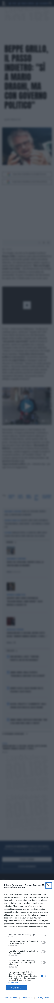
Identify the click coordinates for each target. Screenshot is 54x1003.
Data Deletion (11, 998)
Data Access (27, 998)
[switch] (43, 942)
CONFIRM (16, 988)
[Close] (48, 885)
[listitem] (27, 935)
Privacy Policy (43, 998)
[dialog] (27, 941)
